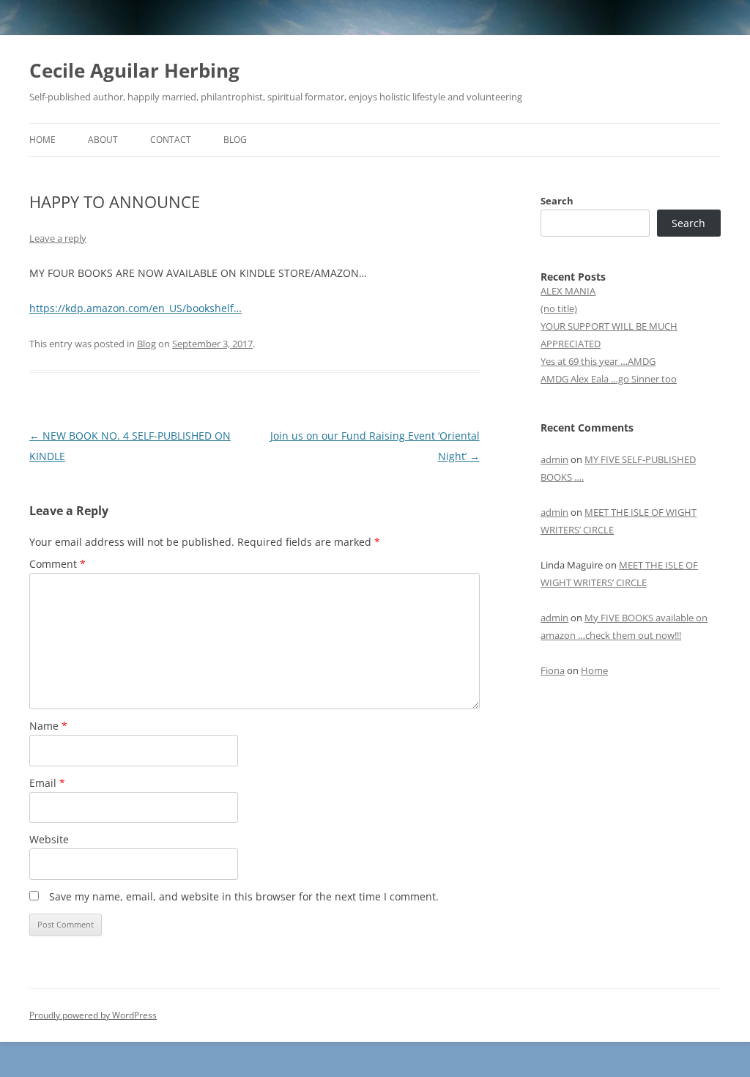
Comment (57, 564)
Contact (170, 139)
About (103, 139)
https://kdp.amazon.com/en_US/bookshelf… (135, 308)
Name (48, 726)
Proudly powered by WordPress (93, 1015)
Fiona (553, 670)
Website (49, 839)
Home (42, 139)
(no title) (559, 308)
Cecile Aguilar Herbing (134, 70)
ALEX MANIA (568, 290)
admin (554, 459)
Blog (235, 139)
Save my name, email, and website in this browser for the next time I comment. (244, 896)
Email (47, 783)
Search (557, 200)
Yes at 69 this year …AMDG (598, 361)
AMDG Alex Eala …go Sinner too (609, 378)
